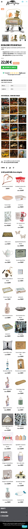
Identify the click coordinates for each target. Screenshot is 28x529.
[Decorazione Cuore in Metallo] (7, 179)
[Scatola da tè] (20, 198)
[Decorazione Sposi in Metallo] (5, 38)
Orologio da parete (7, 223)
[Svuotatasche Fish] (20, 493)
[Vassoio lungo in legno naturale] (20, 382)
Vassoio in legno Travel (7, 297)
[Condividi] (6, 167)
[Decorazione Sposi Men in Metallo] (20, 474)
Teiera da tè (7, 260)
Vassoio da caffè (20, 278)
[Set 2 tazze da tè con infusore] (20, 216)
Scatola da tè (20, 204)
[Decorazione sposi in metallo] (20, 364)
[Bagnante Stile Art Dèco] (7, 382)
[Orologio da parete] (7, 216)
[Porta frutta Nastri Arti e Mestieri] (20, 308)
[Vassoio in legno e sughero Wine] (20, 345)
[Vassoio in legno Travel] (7, 290)
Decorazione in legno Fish (7, 370)
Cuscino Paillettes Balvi (7, 352)
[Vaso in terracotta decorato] (7, 308)
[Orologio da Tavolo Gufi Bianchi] (7, 474)
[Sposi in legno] (20, 327)
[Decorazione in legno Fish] (7, 364)
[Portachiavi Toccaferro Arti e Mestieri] (20, 179)
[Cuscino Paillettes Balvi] (7, 345)
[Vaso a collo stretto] (20, 401)
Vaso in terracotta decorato (7, 315)
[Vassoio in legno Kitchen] (20, 253)
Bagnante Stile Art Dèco (7, 389)
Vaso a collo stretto (20, 407)
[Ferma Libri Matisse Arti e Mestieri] (7, 438)
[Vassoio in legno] (7, 198)
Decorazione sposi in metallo (20, 370)
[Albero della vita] (20, 419)
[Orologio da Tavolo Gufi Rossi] (7, 456)
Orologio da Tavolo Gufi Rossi (7, 463)
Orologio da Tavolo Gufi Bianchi (7, 481)
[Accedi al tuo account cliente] (23, 2)
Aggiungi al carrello (10, 67)
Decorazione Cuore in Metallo (7, 186)
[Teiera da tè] (7, 253)
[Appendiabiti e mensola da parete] (20, 438)
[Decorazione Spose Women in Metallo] (7, 272)
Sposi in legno (20, 334)
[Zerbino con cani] (7, 235)
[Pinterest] (13, 167)
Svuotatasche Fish (20, 500)
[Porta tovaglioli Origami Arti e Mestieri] (7, 419)
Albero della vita (21, 426)
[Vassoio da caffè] (20, 272)
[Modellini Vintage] (13, 2)
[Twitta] (10, 167)
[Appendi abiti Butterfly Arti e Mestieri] (20, 235)
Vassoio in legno (7, 204)
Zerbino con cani (7, 241)
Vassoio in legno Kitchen (20, 260)
